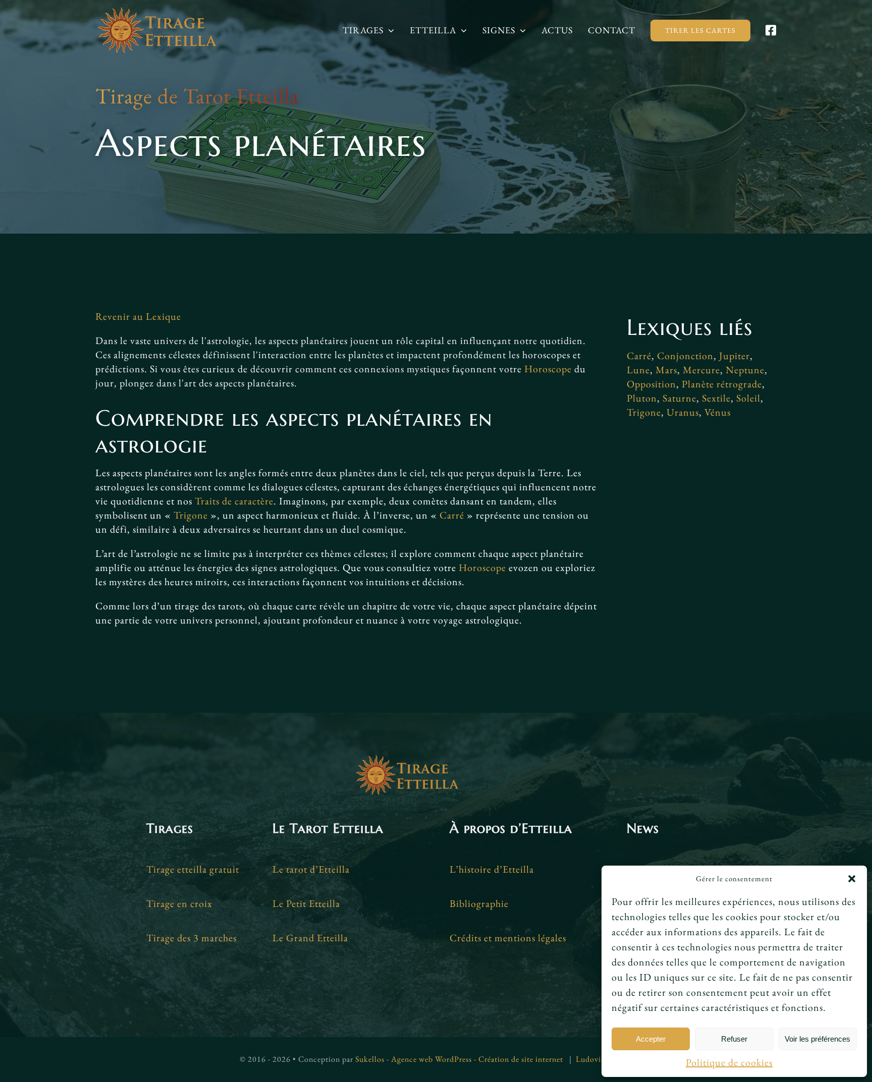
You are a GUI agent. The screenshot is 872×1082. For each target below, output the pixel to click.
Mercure (701, 369)
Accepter (651, 1039)
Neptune (745, 369)
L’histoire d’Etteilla (492, 869)
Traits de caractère (234, 500)
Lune (638, 369)
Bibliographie (479, 903)
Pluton (642, 398)
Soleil (748, 398)
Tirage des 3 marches (191, 937)
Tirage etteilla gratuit (192, 869)
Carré (452, 515)
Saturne (679, 398)
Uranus (683, 412)
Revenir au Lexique (138, 316)
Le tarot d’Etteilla (311, 869)
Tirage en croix (179, 903)
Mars (666, 369)
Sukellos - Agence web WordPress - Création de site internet (459, 1059)
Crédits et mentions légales (508, 937)
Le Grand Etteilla (310, 937)
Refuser (734, 1039)
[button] (852, 879)
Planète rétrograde (722, 383)
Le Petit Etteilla (306, 903)
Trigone (191, 515)
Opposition (651, 383)
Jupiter (734, 355)
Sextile (716, 398)
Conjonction (685, 355)
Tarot (207, 96)
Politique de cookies (729, 1062)
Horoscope (548, 368)
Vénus (717, 412)
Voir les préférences (817, 1039)
